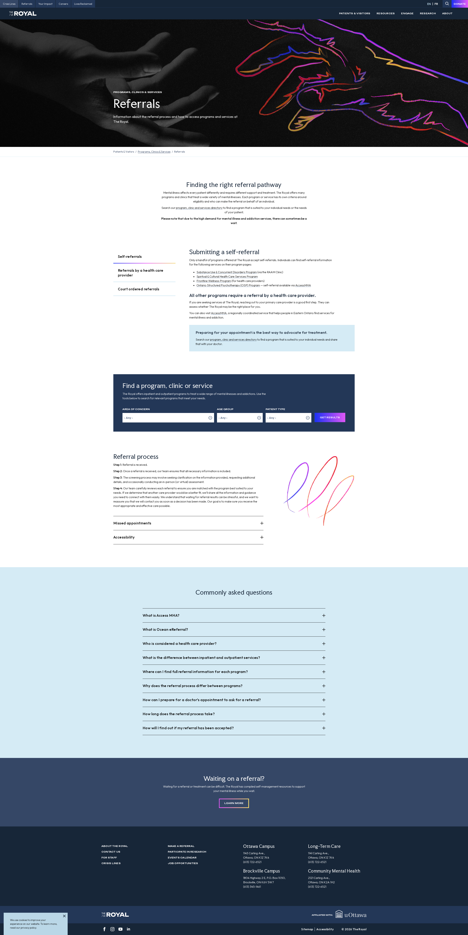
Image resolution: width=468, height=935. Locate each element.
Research (428, 13)
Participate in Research (187, 851)
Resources (386, 13)
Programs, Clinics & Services (154, 151)
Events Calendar (182, 857)
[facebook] (104, 929)
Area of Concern (136, 409)
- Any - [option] (128, 418)
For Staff (109, 857)
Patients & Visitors (354, 13)
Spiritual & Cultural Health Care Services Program (227, 276)
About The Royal (114, 846)
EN (429, 4)
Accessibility (325, 929)
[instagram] (112, 929)
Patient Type (275, 409)
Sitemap (307, 929)
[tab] (144, 256)
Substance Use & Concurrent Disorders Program (227, 272)
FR (436, 4)
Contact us (110, 851)
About (447, 13)
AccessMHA (303, 285)
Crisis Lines (111, 863)
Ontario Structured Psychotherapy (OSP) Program (228, 285)
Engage (407, 13)
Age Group (225, 409)
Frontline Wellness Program (214, 281)
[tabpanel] (272, 300)
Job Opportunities (183, 863)
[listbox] (168, 417)
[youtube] (120, 929)
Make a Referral (181, 846)
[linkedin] (128, 929)
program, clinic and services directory (199, 208)
